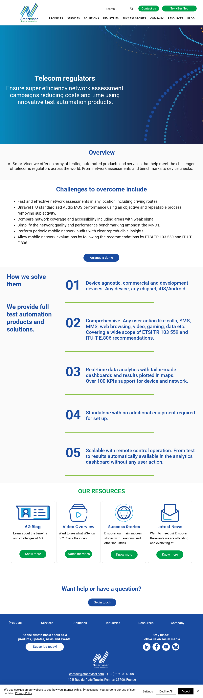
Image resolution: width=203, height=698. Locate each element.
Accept (186, 691)
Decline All (165, 691)
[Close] (198, 691)
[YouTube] (166, 647)
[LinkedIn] (146, 647)
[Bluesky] (176, 647)
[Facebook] (156, 647)
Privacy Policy (23, 693)
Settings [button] (148, 691)
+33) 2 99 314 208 (121, 674)
